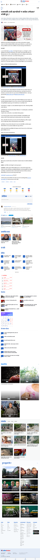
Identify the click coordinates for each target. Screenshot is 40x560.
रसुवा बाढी (4, 4)
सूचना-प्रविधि (8, 530)
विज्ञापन (34, 526)
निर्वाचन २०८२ (28, 531)
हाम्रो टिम (34, 524)
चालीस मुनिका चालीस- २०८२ (22, 536)
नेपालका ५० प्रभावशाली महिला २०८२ (22, 525)
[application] (13, 76)
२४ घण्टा (9, 421)
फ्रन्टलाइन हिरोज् (22, 541)
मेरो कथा (21, 540)
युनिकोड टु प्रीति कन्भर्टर (22, 545)
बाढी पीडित (19, 4)
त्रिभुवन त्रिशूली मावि (14, 4)
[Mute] (23, 67)
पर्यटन (8, 525)
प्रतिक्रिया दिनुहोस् (29, 204)
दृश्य (27, 4)
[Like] (7, 212)
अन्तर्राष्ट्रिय (2, 533)
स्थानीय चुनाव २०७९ (29, 529)
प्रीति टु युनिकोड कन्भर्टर (22, 543)
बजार (8, 524)
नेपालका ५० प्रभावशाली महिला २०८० (22, 531)
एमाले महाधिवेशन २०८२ (29, 533)
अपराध (8, 4)
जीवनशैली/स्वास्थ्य (3, 530)
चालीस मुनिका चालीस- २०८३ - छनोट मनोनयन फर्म (22, 534)
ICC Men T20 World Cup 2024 (16, 526)
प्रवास (1, 531)
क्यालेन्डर (3, 313)
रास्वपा (14, 181)
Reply (5, 212)
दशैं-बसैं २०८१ (28, 536)
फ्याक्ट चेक (11, 181)
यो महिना (15, 421)
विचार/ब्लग (2, 525)
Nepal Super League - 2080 (16, 531)
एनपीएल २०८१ (15, 524)
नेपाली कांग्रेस (7, 181)
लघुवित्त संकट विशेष (29, 525)
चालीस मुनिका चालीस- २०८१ (22, 538)
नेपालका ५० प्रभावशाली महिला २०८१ (22, 528)
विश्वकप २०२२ (28, 535)
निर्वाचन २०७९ (28, 530)
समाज (1, 524)
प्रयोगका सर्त (34, 525)
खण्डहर (24, 4)
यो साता (12, 421)
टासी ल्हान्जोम (3, 181)
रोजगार (8, 526)
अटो (7, 529)
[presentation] (30, 215)
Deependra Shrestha (7, 206)
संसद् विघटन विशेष (29, 526)
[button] (13, 76)
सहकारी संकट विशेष (29, 524)
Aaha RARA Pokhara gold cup (16, 529)
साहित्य (2, 526)
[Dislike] (9, 212)
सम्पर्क (33, 529)
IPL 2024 (15, 527)
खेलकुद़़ (2, 529)
